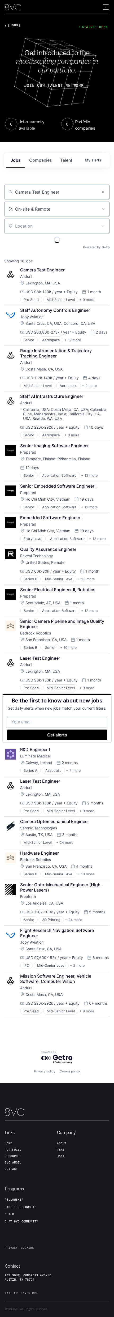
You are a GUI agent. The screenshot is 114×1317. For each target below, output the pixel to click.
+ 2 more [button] (77, 965)
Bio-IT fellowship (20, 1207)
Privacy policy (44, 1071)
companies (40, 160)
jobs (16, 160)
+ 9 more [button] (86, 299)
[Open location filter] (103, 226)
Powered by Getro (96, 247)
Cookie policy (70, 1071)
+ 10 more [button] (68, 647)
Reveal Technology (36, 555)
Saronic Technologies (38, 828)
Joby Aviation (31, 316)
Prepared (28, 452)
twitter (11, 1292)
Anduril (26, 276)
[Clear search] (103, 192)
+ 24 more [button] (64, 842)
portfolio (13, 1149)
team (60, 1149)
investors (29, 1292)
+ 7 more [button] (73, 770)
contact (11, 1168)
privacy (11, 1247)
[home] (13, 7)
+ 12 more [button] (89, 475)
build (9, 1214)
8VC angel (13, 1162)
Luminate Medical (35, 756)
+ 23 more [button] (86, 579)
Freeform (28, 896)
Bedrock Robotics (35, 633)
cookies (27, 1247)
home (8, 1143)
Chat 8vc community (21, 1221)
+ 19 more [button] (72, 340)
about (61, 1143)
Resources (13, 1156)
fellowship (14, 1199)
